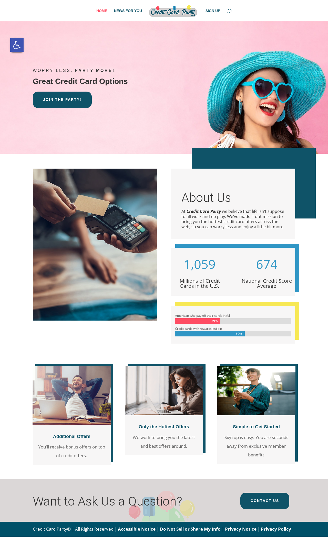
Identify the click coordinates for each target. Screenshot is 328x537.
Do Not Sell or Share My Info (190, 529)
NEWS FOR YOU (128, 11)
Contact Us (265, 501)
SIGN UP (213, 11)
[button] (17, 45)
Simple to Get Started (256, 426)
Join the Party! (62, 99)
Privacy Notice (241, 529)
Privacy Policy (276, 529)
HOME (101, 11)
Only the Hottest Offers (164, 426)
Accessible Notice (137, 529)
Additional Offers (71, 436)
